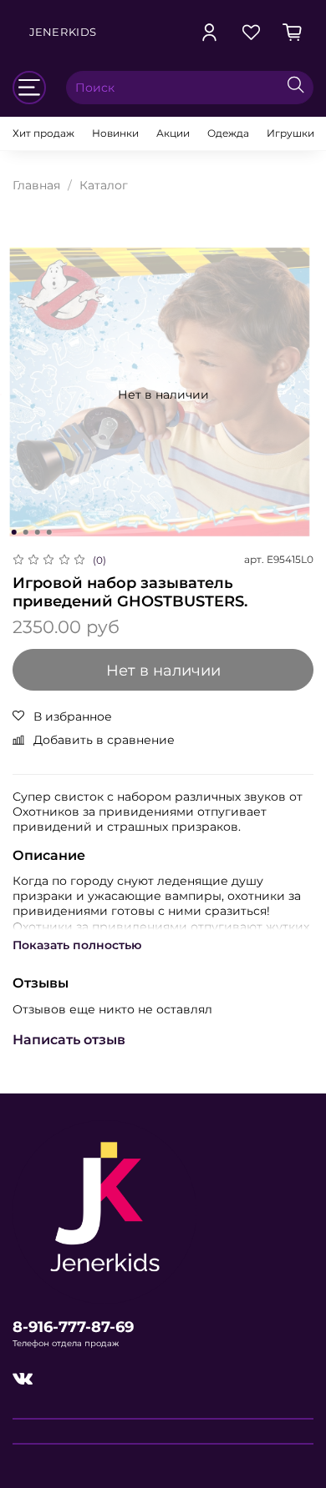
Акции (173, 133)
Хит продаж (43, 133)
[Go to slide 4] (49, 532)
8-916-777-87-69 (73, 1326)
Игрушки (290, 133)
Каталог (103, 185)
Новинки (115, 133)
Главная (36, 185)
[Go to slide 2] (25, 532)
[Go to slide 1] (14, 532)
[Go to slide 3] (37, 532)
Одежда (228, 133)
